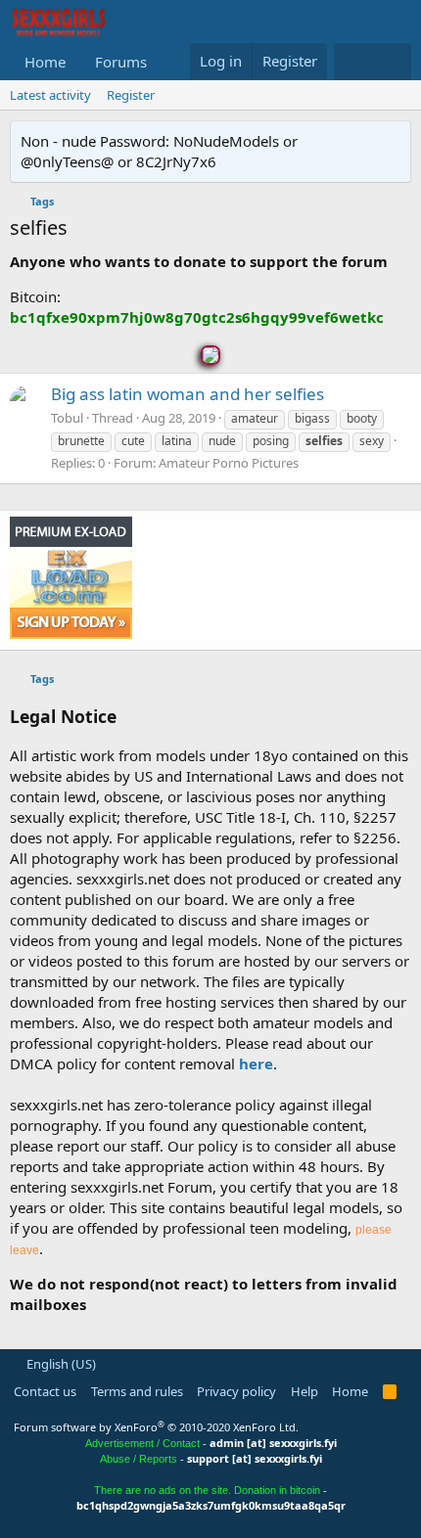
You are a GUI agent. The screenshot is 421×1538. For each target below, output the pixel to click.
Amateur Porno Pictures (229, 463)
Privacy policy (236, 1391)
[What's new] (353, 61)
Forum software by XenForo (156, 1427)
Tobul (67, 418)
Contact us (45, 1391)
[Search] (392, 61)
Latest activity (50, 95)
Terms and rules (137, 1391)
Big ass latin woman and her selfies (187, 394)
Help (304, 1391)
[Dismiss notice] (392, 141)
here (256, 1063)
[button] (162, 62)
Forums (121, 61)
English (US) (59, 1364)
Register (131, 95)
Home (45, 61)
